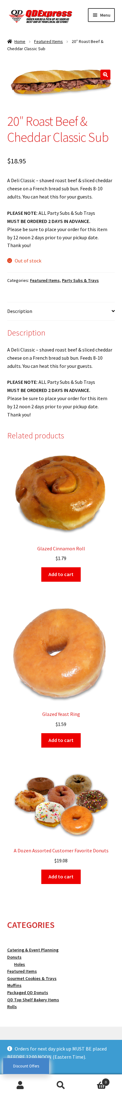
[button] (105, 75)
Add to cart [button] (61, 574)
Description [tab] (19, 311)
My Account (20, 1085)
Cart (94, 1079)
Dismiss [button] (15, 1065)
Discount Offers (26, 1066)
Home (19, 41)
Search (61, 1085)
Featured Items (48, 41)
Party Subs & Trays (80, 280)
